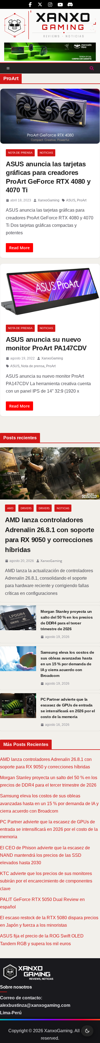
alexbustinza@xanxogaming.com (35, 1005)
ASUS (70, 200)
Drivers (26, 508)
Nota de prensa (20, 152)
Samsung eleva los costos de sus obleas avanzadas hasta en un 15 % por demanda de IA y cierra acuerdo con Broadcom (67, 664)
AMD (10, 508)
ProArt (81, 200)
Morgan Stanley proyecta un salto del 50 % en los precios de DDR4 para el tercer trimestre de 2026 (66, 620)
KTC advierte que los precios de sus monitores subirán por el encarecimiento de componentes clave (46, 881)
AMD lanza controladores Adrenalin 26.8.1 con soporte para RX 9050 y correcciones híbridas (49, 534)
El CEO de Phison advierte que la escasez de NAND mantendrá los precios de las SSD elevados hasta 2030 (45, 855)
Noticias (46, 152)
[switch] (87, 1030)
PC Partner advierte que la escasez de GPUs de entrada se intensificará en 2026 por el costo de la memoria (68, 708)
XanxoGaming (48, 200)
